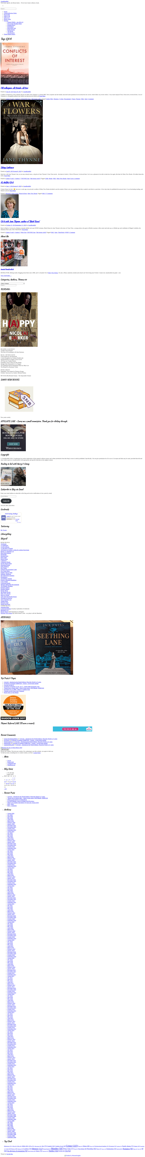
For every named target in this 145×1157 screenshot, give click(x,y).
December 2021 (11, 898)
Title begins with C (36, 99)
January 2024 (11, 860)
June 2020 (10, 925)
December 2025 (11, 825)
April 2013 (10, 1054)
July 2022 (10, 887)
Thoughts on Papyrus (6, 598)
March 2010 (10, 1110)
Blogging (8, 193)
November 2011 (11, 1080)
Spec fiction (32, 1151)
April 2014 (10, 1036)
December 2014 (11, 1024)
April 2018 (10, 964)
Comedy (51, 1146)
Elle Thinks (4, 568)
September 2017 (11, 974)
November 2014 (11, 1026)
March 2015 (10, 1020)
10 (5, 781)
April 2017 (10, 982)
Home (5, 11)
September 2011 (11, 1083)
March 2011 (10, 1092)
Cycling (61, 99)
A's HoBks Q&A (7, 182)
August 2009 (10, 1121)
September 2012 (11, 1065)
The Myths (10, 31)
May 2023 (10, 872)
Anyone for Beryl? (9, 685)
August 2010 (10, 1102)
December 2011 (11, 1078)
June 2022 (10, 889)
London (27, 1149)
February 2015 (11, 1021)
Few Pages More (5, 571)
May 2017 (10, 980)
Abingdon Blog (5, 607)
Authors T (17, 178)
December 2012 (11, 1060)
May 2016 (10, 998)
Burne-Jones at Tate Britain (11, 692)
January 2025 (11, 842)
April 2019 (10, 946)
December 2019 (11, 934)
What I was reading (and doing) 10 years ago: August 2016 (23, 802)
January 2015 (11, 1023)
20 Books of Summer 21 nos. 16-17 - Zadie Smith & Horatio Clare (21, 686)
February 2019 (11, 949)
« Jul (5, 789)
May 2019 (10, 944)
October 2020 (11, 919)
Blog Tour (23, 232)
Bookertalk (4, 554)
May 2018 (10, 962)
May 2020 (10, 926)
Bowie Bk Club (11, 28)
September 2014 (11, 1029)
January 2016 (11, 1005)
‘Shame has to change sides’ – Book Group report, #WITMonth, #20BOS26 (27, 798)
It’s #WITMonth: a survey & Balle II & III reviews (20, 801)
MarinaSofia (7, 743)
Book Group (7, 19)
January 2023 (11, 878)
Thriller (54, 1151)
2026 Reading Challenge (11, 514)
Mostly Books (4, 611)
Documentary (67, 99)
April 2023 (10, 873)
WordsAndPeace (8, 742)
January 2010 (11, 1113)
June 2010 (10, 1105)
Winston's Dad (4, 602)
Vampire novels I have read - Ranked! (14, 691)
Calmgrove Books (5, 562)
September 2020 (11, 920)
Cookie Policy (37, 753)
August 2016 (10, 994)
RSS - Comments (12, 805)
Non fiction (82, 1149)
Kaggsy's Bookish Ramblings (8, 580)
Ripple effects (4, 590)
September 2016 (11, 992)
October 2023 (11, 864)
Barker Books (11, 29)
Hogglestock (4, 577)
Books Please (4, 559)
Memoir (37, 1149)
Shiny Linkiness (7, 167)
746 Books (3, 544)
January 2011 (10, 1095)
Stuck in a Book (5, 595)
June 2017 (10, 979)
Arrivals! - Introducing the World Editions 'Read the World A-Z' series (22, 682)
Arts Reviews (11, 32)
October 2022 (11, 882)
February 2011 (11, 1093)
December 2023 (11, 861)
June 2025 (10, 834)
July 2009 (10, 1122)
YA (68, 1151)
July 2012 (10, 1068)
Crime (72, 1145)
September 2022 (11, 884)
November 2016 (11, 989)
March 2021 (10, 911)
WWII (66, 232)
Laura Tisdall (4, 581)
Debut (86, 1146)
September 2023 (11, 866)
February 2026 (11, 822)
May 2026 (10, 818)
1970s (31, 1146)
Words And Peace (5, 604)
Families (119, 1146)
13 (10, 781)
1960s (25, 1146)
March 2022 (10, 893)
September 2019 (11, 938)
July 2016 (10, 995)
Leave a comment (75, 178)
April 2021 (10, 910)
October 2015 (11, 1009)
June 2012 (10, 1069)
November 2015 (11, 1008)
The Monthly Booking (7, 586)
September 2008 (11, 1137)
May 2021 (10, 908)
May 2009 (10, 1125)
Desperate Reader (5, 565)
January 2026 (11, 824)
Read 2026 (7, 14)
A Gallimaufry (4, 545)
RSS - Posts (10, 804)
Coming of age (60, 1146)
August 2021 (10, 904)
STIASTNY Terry (26, 99)
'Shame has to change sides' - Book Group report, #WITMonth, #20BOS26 (24, 688)
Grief (8, 1149)
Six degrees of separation (17, 1151)
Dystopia (112, 1146)
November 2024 (11, 845)
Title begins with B (41, 232)
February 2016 (11, 1003)
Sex (139, 1148)
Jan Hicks (6, 740)
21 (11, 783)
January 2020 (11, 932)
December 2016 (11, 988)
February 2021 (11, 913)
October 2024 (11, 846)
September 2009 (11, 1119)
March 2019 (10, 947)
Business (56, 99)
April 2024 (10, 855)
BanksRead (10, 26)
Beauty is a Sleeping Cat (7, 551)
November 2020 (11, 917)
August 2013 (10, 1048)
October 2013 (11, 1045)
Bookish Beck (4, 556)
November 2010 (11, 1098)
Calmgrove (4, 560)
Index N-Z (7, 17)
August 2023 (10, 867)
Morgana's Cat (4, 610)
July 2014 (10, 1032)
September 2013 (11, 1047)
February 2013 (11, 1057)
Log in (9, 760)
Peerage (78, 99)
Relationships (111, 1149)
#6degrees (8, 1146)
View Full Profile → (6, 275)
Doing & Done (23, 193)
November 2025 (11, 827)
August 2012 (10, 1066)
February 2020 (11, 931)
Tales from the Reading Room (9, 596)
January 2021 (11, 914)
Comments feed (11, 763)
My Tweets (4, 530)
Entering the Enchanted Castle (9, 569)
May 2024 (10, 854)
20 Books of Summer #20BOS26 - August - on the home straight (21, 683)
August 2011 (10, 1084)
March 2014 (10, 1038)
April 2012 (10, 1072)
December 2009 (11, 1114)
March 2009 (10, 1128)
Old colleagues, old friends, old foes (14, 87)
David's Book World (6, 563)
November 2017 (11, 971)
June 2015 (10, 1015)
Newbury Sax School (6, 613)
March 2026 (10, 821)
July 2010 (10, 1104)
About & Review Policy (10, 13)
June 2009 (10, 1124)
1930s (46, 178)
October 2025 (11, 828)
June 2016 (10, 997)
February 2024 (11, 858)
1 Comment (90, 99)
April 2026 (10, 819)
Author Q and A (10, 99)
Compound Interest (6, 608)
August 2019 (10, 940)
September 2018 (11, 956)
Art (44, 1146)
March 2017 (10, 983)
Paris (99, 1149)
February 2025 (11, 840)
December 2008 (11, 1133)
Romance (128, 1149)
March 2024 (10, 857)
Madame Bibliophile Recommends (10, 584)
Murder (57, 1148)
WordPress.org (11, 765)
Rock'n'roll (119, 1149)
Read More (42, 96)
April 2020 (10, 928)
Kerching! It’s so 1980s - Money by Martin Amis (17, 689)
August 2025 (10, 831)
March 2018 (10, 965)
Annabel (8, 516)
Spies (68, 178)
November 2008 (11, 1134)
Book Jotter (4, 557)
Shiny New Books (61, 178)
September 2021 (11, 902)
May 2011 (10, 1089)
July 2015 (10, 1014)
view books (19, 522)
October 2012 (11, 1063)
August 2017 (10, 976)
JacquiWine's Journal (6, 578)
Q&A (82, 99)
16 (15, 781)
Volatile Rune (4, 601)
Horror (14, 1149)
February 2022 (11, 895)
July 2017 (10, 977)
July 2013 (10, 1050)
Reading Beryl (11, 25)
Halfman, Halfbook (6, 574)
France (73, 99)
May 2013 (10, 1053)
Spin (86, 99)
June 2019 (10, 943)
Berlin (50, 178)
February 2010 (11, 1111)
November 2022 (11, 881)
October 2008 (11, 1136)
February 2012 (11, 1075)
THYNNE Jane (25, 178)
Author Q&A (49, 99)
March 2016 (10, 1001)
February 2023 (11, 876)
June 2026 (10, 816)
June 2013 (10, 1051)
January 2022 (11, 896)
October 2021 (11, 901)
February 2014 (11, 1039)
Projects (6, 20)
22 (13, 783)
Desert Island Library (9, 34)
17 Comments (49, 193)
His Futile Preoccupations (7, 575)
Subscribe (6, 501)
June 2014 (10, 1033)
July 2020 (10, 923)
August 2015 (10, 1012)
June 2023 (10, 870)
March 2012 (10, 1074)
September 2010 (11, 1101)
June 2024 (10, 852)
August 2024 (10, 849)
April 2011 (10, 1090)
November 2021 (11, 899)
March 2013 (10, 1056)
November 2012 (11, 1062)
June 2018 (10, 961)
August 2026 (10, 813)
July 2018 (10, 959)
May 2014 (10, 1035)
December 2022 (11, 879)
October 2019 (11, 937)
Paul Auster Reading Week (14, 23)
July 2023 (10, 869)
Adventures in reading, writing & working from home (15, 550)
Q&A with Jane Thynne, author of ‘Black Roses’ (20, 221)
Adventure (37, 1146)
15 (13, 781)
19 (8, 783)
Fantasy (137, 1146)
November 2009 (11, 1116)
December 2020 (11, 916)
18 (6, 783)
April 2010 (10, 1108)
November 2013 (11, 1044)
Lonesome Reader (5, 583)
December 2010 (11, 1096)
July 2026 (10, 815)
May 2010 (10, 1107)
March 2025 (10, 839)
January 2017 (11, 986)
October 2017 (11, 973)
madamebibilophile (9, 745)
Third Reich (61, 232)
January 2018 (11, 968)
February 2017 (11, 985)
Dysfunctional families (101, 1146)
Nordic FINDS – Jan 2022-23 (15, 22)
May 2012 (10, 1071)
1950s (19, 1146)
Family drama (128, 1146)
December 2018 (11, 952)
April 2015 (10, 1018)
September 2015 (11, 1011)
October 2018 (11, 955)
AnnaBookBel (4, 1)
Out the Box (9, 1154)
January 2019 (11, 950)
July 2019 (10, 941)
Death (80, 1146)
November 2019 (11, 935)
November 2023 (11, 863)
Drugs (92, 1146)
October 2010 (11, 1099)
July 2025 (10, 833)
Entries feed (10, 762)
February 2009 (11, 1130)
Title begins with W (35, 178)
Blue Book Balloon (6, 553)
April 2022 (10, 892)
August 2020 (10, 922)
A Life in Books (5, 547)
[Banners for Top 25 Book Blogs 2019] (11, 747)
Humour (20, 1149)
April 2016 (10, 1000)
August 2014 (10, 1030)
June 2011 (10, 1087)
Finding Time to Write (6, 572)
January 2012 (11, 1077)
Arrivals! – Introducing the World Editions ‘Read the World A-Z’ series (38, 739)
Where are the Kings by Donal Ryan (17, 799)
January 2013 (11, 1059)
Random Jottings (5, 587)
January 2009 (11, 1131)
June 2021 (10, 907)
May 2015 (10, 1017)
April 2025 (10, 837)
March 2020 (10, 929)
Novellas (91, 1149)
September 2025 (11, 830)
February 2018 (11, 967)
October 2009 (11, 1118)
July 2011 (10, 1086)
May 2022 (10, 890)
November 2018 (11, 953)
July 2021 (10, 905)
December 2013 (11, 1042)
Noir (76, 1149)
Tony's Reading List (6, 599)
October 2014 (11, 1027)
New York (69, 1149)
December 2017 (11, 970)
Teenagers (45, 1151)
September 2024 (11, 848)
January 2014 (11, 1041)
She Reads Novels (5, 592)
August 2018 (10, 958)
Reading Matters (5, 589)
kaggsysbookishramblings (11, 739)
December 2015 (11, 1006)
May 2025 (10, 836)
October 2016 (11, 991)
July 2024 (10, 851)
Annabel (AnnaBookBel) (7, 269)
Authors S (17, 99)
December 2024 (11, 843)
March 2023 (10, 875)
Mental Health (47, 1149)
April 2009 (10, 1127)
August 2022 (10, 885)
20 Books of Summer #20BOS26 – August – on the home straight (28, 740)
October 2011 (11, 1081)
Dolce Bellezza (5, 566)
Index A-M (7, 16)
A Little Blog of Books (7, 548)
